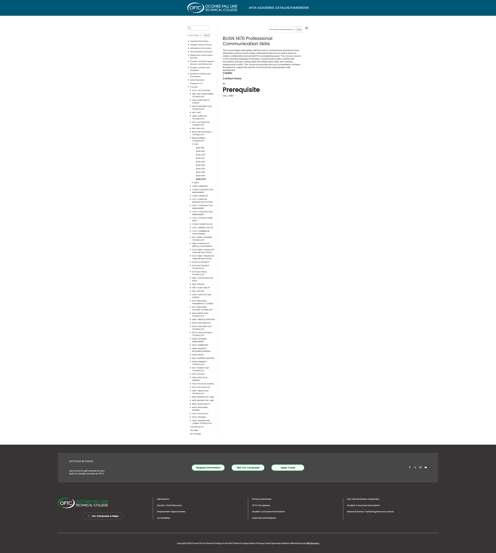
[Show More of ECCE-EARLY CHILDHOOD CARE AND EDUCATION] (190, 249)
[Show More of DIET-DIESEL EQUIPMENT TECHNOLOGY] (190, 237)
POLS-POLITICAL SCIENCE (203, 383)
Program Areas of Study (201, 44)
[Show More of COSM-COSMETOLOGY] (190, 224)
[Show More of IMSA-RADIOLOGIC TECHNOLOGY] (190, 313)
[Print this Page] (307, 28)
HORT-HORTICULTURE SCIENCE (201, 296)
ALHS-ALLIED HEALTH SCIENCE (201, 101)
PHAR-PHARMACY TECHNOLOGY (199, 363)
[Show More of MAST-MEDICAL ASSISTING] (190, 319)
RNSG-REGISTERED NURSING (200, 408)
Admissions (163, 499)
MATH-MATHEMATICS (201, 323)
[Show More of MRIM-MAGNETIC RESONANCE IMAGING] (190, 348)
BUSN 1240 (200, 151)
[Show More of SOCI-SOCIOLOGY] (190, 413)
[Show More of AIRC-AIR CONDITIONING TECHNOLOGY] (190, 94)
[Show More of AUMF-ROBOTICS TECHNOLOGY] (190, 116)
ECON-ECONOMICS (200, 262)
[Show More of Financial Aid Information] (188, 51)
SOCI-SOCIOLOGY (200, 413)
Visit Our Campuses (248, 467)
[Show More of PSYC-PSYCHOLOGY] (190, 387)
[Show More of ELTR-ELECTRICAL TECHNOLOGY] (190, 271)
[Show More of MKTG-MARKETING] (190, 345)
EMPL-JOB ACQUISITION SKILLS (202, 279)
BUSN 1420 (200, 161)
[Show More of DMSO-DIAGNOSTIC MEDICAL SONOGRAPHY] (190, 243)
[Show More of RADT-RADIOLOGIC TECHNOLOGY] (190, 390)
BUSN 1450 (200, 172)
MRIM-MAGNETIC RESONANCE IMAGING (201, 350)
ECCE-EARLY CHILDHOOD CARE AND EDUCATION (203, 251)
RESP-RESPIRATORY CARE (203, 400)
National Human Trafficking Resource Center (370, 511)
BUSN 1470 (201, 179)
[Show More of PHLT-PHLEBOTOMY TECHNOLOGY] (190, 368)
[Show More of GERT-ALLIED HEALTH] (190, 287)
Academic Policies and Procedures (200, 75)
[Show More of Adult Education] (188, 80)
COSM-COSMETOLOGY (202, 224)
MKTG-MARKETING (200, 345)
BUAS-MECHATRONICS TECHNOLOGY (202, 133)
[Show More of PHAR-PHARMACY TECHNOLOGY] (190, 361)
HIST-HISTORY (198, 291)
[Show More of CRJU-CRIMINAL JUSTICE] (190, 227)
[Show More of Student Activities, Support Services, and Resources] (188, 61)
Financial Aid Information (201, 51)
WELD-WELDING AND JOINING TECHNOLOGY (202, 422)
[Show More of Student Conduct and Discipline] (188, 67)
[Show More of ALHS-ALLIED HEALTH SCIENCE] (190, 100)
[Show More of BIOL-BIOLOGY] (190, 128)
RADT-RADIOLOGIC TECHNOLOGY (200, 392)
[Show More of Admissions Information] (188, 48)
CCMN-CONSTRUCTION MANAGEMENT (202, 191)
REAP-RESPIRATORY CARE (203, 397)
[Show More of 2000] (192, 182)
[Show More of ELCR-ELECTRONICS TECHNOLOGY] (190, 265)
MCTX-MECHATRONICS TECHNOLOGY (202, 334)
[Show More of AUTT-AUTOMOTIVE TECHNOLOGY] (190, 122)
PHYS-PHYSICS (198, 374)
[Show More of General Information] (188, 41)
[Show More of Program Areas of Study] (188, 44)
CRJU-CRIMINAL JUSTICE (202, 227)
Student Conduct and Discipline (200, 69)
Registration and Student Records (201, 56)
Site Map (194, 430)
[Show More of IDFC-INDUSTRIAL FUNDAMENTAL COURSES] (190, 301)
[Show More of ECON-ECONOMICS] (190, 262)
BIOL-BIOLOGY (198, 128)
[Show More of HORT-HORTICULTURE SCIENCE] (190, 294)
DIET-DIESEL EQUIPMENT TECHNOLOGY (202, 238)
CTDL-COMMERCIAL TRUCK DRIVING (201, 232)
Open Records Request (264, 517)
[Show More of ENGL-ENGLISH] (190, 284)
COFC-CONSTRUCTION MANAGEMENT (202, 213)
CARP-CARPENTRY (200, 186)
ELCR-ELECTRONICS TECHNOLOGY (200, 267)
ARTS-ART (196, 112)
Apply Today (288, 467)
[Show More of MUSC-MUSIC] (190, 354)
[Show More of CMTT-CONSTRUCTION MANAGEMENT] (190, 205)
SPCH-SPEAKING (199, 417)
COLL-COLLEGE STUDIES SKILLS (202, 219)
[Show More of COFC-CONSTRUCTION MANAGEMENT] (190, 211)
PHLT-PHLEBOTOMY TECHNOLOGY (200, 369)
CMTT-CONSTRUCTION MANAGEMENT (202, 207)
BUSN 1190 (200, 147)
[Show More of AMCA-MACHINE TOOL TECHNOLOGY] (190, 106)
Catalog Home (196, 427)
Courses (194, 87)
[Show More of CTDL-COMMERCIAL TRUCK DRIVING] (190, 231)
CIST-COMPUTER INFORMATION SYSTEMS (202, 200)
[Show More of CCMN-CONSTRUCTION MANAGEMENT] (190, 189)
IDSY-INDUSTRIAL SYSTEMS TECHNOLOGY (202, 308)
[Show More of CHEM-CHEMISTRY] (190, 196)
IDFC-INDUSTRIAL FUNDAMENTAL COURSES (202, 302)
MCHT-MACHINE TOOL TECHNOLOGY (202, 327)
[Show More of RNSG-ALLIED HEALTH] (190, 404)
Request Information (208, 467)
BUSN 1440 (200, 168)
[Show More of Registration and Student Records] (188, 55)
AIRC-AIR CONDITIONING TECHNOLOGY (202, 95)
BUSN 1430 (200, 165)
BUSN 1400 (200, 154)
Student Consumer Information (268, 511)
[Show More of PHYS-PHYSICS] (190, 374)
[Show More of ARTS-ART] (190, 112)
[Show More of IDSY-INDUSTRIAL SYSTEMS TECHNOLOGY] (190, 307)
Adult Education (197, 80)
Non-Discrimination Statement (363, 499)
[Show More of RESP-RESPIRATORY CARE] (190, 400)
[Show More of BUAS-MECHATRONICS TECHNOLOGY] (190, 132)
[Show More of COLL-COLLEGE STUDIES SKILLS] (190, 218)
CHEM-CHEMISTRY (200, 196)
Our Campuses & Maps (105, 516)
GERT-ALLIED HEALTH (201, 287)
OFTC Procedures (261, 505)
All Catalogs (195, 433)
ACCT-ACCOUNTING (201, 90)
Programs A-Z (196, 83)
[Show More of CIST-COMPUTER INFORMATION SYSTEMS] (190, 199)
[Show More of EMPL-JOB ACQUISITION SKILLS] (190, 278)
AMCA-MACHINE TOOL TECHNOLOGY (202, 107)
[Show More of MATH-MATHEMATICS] (190, 323)
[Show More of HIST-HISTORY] (190, 291)
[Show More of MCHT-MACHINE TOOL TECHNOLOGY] (190, 326)
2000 (196, 182)
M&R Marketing (313, 543)
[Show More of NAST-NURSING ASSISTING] (190, 358)
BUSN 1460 (200, 175)
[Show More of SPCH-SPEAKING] (190, 417)
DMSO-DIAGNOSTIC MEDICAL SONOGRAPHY (202, 245)
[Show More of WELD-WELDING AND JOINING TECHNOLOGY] (190, 420)
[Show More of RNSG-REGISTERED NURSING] (190, 407)
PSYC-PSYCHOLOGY (201, 387)
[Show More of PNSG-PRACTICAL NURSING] (190, 377)
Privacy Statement (261, 499)
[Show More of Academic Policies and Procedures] (188, 73)
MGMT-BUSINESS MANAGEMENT (199, 340)
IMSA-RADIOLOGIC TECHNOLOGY (200, 314)
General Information (199, 41)
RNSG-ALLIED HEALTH (201, 404)
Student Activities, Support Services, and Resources (202, 62)
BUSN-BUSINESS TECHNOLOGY (198, 139)
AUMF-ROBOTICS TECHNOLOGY (199, 117)
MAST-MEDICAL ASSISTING (203, 319)
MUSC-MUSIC (198, 354)
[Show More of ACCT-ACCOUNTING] (190, 90)
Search (206, 35)
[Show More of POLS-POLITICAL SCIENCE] (190, 383)
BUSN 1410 (200, 158)
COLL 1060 (228, 96)
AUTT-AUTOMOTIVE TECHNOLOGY (201, 123)
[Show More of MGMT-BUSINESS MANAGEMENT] (190, 339)
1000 (196, 144)
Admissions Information (201, 48)
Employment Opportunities (171, 511)
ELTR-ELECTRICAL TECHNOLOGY (199, 273)
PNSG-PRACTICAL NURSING (199, 379)
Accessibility (163, 517)
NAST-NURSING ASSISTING (203, 358)
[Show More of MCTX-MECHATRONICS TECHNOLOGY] (190, 332)
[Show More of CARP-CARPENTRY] (190, 186)
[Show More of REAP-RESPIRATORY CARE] (190, 397)
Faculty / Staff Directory (169, 505)
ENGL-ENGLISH (198, 284)
